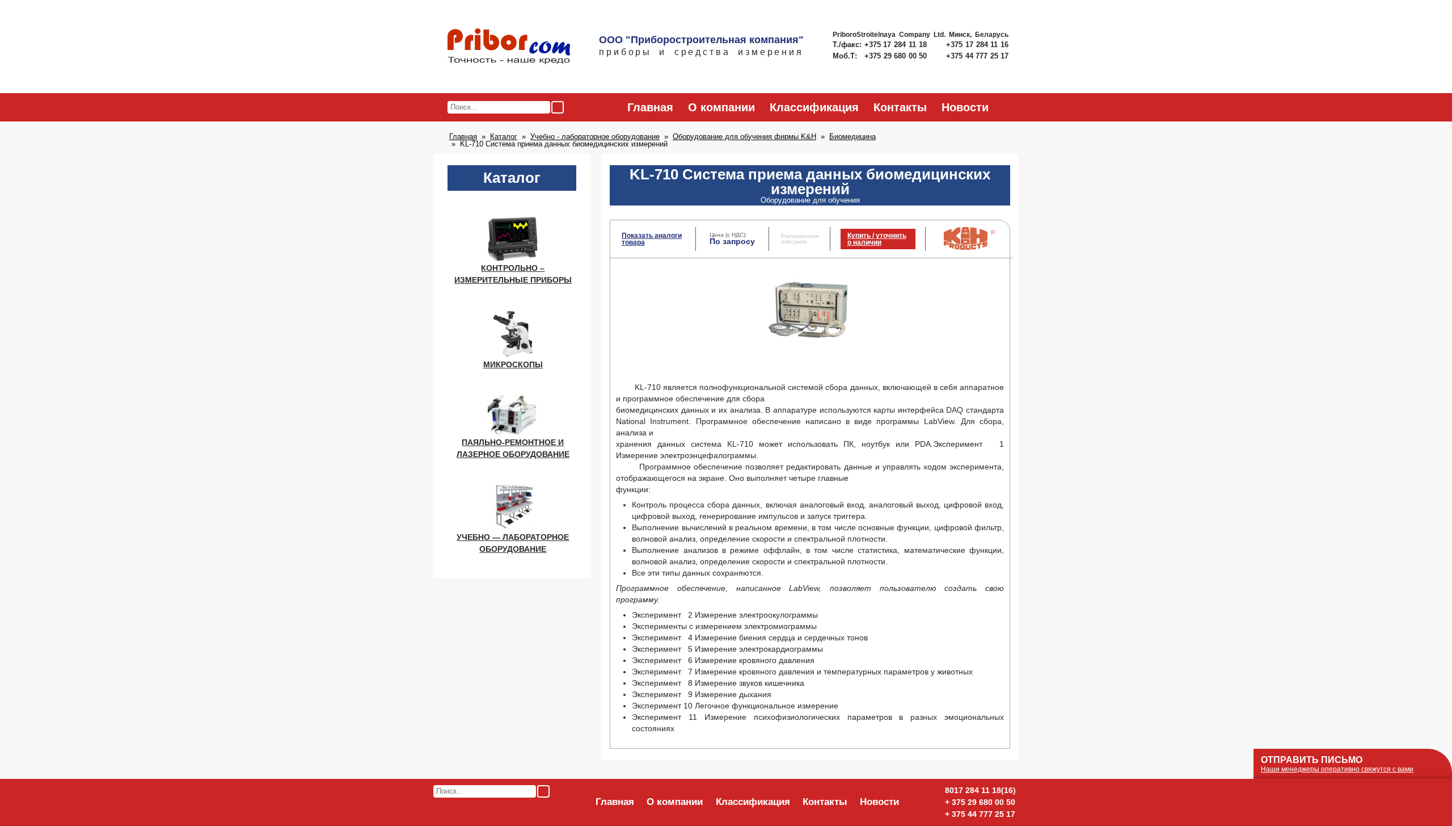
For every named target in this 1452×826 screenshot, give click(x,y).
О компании (721, 107)
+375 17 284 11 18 (897, 44)
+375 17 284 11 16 (977, 44)
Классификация (814, 107)
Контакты (900, 107)
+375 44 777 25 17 (977, 56)
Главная (650, 107)
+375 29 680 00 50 (896, 56)
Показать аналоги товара (652, 239)
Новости (965, 107)
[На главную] (509, 47)
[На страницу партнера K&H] (969, 247)
